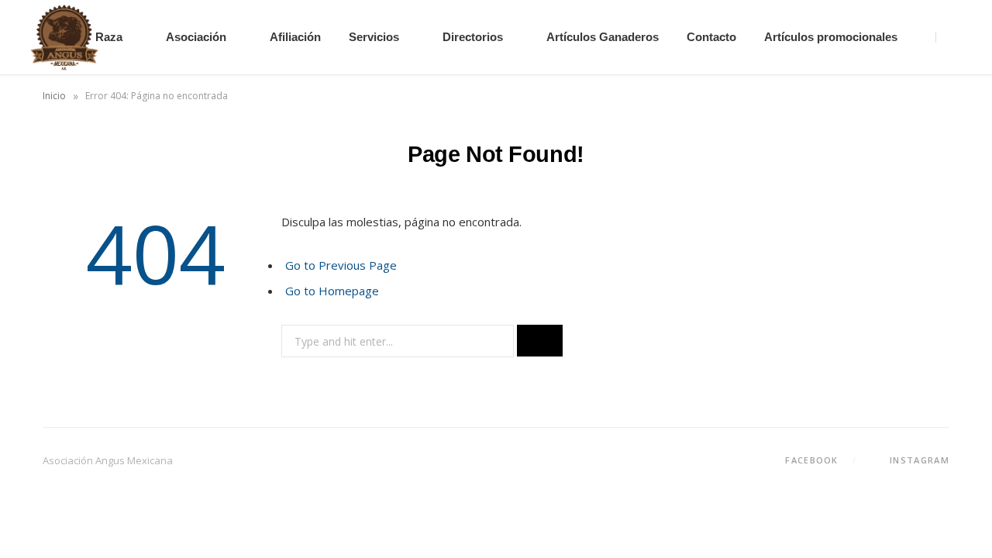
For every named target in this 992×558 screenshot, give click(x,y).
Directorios (473, 36)
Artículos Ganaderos (602, 36)
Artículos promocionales (830, 36)
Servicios (374, 36)
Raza (108, 36)
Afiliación (295, 36)
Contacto (711, 36)
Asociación (196, 36)
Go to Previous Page (341, 265)
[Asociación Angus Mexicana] (64, 37)
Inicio (54, 95)
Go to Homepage (332, 290)
